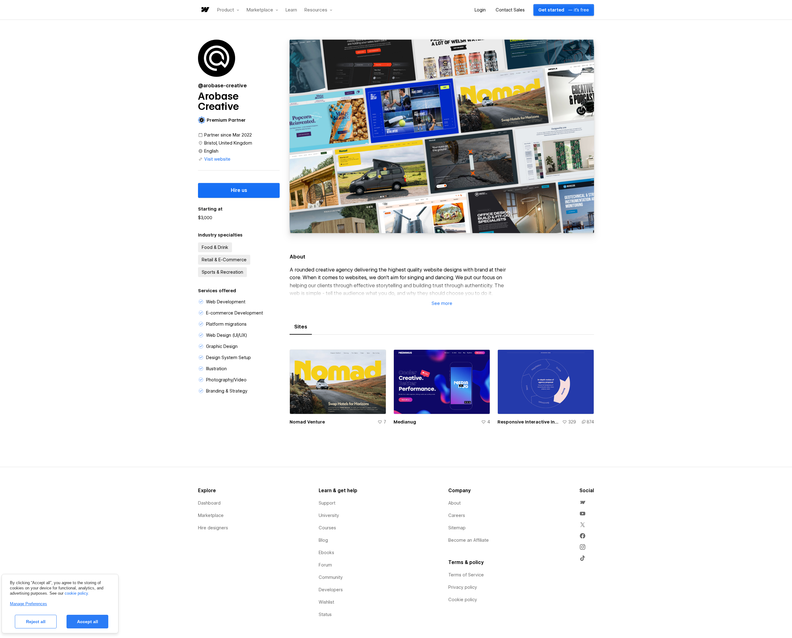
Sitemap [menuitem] (457, 527)
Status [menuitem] (325, 614)
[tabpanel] (442, 391)
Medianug (405, 421)
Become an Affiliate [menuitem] (468, 540)
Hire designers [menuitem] (213, 527)
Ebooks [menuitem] (326, 552)
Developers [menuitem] (331, 589)
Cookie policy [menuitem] (462, 599)
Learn (291, 10)
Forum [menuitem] (325, 564)
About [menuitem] (454, 503)
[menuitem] (582, 502)
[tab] (301, 327)
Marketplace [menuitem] (211, 515)
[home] (205, 10)
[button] (228, 10)
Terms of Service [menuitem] (466, 574)
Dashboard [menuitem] (209, 503)
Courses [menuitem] (327, 527)
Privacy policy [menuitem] (462, 587)
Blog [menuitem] (323, 540)
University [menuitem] (329, 515)
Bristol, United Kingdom (228, 143)
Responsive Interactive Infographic (528, 421)
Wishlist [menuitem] (326, 602)
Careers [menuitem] (456, 515)
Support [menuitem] (327, 503)
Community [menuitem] (331, 577)
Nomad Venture (307, 421)
